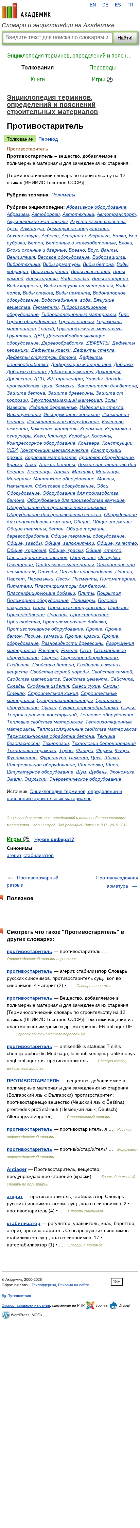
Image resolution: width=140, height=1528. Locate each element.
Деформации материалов (81, 364)
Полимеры (63, 194)
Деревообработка (62, 343)
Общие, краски (66, 550)
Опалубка (109, 557)
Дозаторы (108, 371)
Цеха (96, 757)
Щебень (98, 772)
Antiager (17, 1169)
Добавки (123, 364)
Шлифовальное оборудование (41, 764)
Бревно (77, 250)
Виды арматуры (61, 264)
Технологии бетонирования (104, 743)
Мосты (105, 478)
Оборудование (23, 493)
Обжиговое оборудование (64, 486)
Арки (12, 228)
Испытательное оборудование (63, 421)
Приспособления (26, 614)
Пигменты (84, 579)
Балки (119, 235)
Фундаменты (22, 757)
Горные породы (76, 321)
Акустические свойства (98, 221)
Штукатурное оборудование (40, 772)
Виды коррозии (24, 285)
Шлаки (111, 757)
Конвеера (89, 443)
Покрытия (109, 593)
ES (118, 5)
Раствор (48, 650)
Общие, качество (117, 543)
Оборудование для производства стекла (54, 514)
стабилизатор (38, 855)
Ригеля (69, 650)
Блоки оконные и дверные (36, 250)
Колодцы (79, 436)
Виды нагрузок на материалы (78, 285)
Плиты (86, 593)
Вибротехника (23, 264)
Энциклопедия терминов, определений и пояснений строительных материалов (70, 56)
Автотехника (78, 214)
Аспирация (74, 235)
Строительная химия (53, 693)
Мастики (82, 471)
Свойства (18, 664)
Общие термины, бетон (35, 528)
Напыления (19, 486)
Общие (82, 521)
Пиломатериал (117, 579)
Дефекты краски (51, 350)
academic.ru (26, 10)
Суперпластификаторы (65, 700)
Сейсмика (121, 679)
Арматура (32, 228)
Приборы (118, 607)
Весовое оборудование (64, 257)
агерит (14, 855)
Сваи (85, 650)
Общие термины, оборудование (88, 536)
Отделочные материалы (65, 564)
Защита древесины (70, 393)
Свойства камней (111, 671)
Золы (111, 400)
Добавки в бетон (26, 371)
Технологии (55, 743)
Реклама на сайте (73, 1285)
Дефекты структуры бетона (41, 357)
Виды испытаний (90, 271)
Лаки (30, 464)
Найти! (125, 38)
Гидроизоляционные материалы (78, 314)
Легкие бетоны (57, 464)
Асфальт (99, 235)
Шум (81, 772)
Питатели (19, 586)
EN (93, 5)
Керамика (91, 428)
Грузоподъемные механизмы (89, 328)
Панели (123, 571)
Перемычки (40, 579)
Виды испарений (49, 271)
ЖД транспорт (65, 378)
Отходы (47, 571)
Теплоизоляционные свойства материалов (87, 729)
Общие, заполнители (69, 543)
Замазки (64, 385)
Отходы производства (85, 571)
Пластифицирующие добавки (41, 593)
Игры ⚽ (102, 79)
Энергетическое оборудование (85, 779)
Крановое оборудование (106, 457)
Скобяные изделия (48, 686)
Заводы (94, 378)
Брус (93, 250)
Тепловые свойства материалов (45, 722)
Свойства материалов (33, 679)
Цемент (78, 757)
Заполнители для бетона (107, 385)
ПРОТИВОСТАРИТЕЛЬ (33, 1080)
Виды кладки (74, 278)
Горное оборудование (31, 321)
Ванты (109, 250)
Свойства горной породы (59, 671)
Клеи (39, 436)
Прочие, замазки (43, 636)
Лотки (61, 471)
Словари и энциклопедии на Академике (58, 25)
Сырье (128, 707)
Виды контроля (110, 278)
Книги (38, 79)
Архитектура (23, 235)
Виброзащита (108, 257)
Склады (15, 686)
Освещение (20, 564)
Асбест (50, 235)
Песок (63, 579)
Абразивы (18, 214)
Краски (14, 464)
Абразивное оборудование (96, 207)
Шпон (112, 764)
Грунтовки (19, 335)
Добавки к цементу (71, 371)
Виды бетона (98, 264)
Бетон (35, 242)
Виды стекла (38, 293)
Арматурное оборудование (78, 228)
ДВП (39, 335)
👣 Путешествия (16, 1296)
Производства (23, 621)
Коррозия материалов (50, 457)
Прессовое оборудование (76, 607)
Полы (39, 607)
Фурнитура (53, 757)
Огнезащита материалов (37, 557)
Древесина (19, 378)
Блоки (125, 242)
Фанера (84, 750)
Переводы (102, 67)
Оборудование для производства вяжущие (76, 500)
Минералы (19, 478)
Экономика (122, 772)
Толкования (37, 67)
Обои (102, 486)
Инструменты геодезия (71, 414)
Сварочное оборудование (89, 657)
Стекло (16, 693)
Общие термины (112, 521)
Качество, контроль (54, 428)
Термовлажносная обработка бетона (50, 736)
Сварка (49, 657)
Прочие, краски (82, 636)
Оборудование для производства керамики (56, 507)
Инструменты (24, 414)
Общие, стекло (103, 550)
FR (130, 5)
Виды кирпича (42, 278)
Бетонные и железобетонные (81, 242)
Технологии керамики (31, 750)
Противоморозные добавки (74, 621)
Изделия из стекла (101, 407)
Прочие (94, 629)
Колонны (101, 436)
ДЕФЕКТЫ (97, 343)
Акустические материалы (37, 221)
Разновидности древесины (72, 643)
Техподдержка (44, 1285)
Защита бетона (26, 393)
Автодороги (46, 214)
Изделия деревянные (53, 407)
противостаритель (29, 951)
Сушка (48, 707)
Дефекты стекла (94, 350)
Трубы (66, 750)
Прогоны (57, 614)
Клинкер (57, 436)
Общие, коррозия (26, 550)
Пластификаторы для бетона (70, 586)
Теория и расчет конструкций (42, 714)
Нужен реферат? (54, 839)
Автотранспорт (116, 214)
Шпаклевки (90, 764)
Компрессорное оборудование (41, 443)
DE (105, 5)
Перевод (48, 139)
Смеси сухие (86, 686)
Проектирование (89, 614)
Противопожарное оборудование (45, 629)
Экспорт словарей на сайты (26, 1305)
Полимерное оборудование (38, 600)
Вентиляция (21, 257)
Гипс (124, 314)
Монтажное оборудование (63, 478)
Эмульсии (35, 779)
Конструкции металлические (54, 450)
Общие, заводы (24, 543)
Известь (17, 407)
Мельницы (107, 471)
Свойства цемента (85, 679)
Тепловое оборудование (107, 714)
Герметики (46, 307)
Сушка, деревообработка (88, 707)
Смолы (111, 686)
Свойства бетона (53, 664)
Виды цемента (73, 293)
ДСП (39, 378)
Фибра (122, 750)
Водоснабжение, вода (66, 300)
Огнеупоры (82, 557)
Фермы (104, 750)
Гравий (46, 328)
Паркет (16, 579)
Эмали (14, 779)
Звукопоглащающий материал (66, 400)
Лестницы (39, 471)
